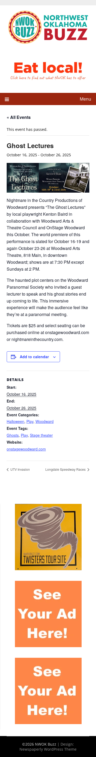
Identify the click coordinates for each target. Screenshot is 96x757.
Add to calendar (34, 356)
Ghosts (13, 435)
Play (29, 421)
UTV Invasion (20, 469)
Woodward (44, 421)
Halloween (15, 421)
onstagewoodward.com (26, 449)
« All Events (19, 117)
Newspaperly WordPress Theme (48, 749)
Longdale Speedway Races (65, 469)
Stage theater (41, 435)
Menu (85, 99)
